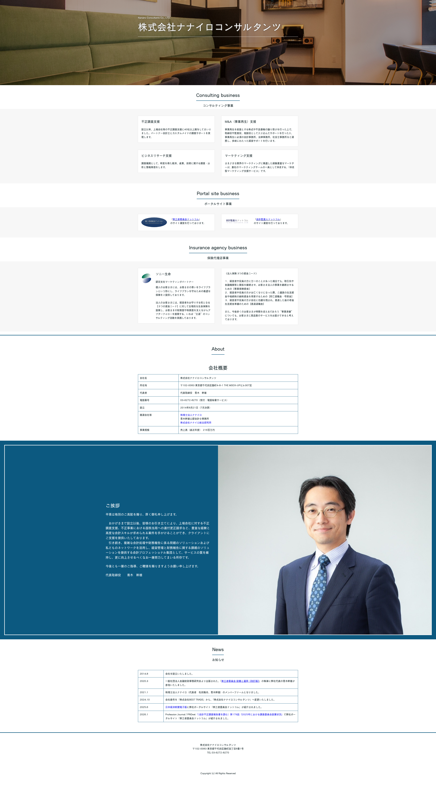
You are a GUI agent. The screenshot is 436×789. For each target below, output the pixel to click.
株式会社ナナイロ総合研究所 (195, 422)
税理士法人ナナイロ (191, 415)
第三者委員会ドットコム (186, 219)
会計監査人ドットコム (268, 219)
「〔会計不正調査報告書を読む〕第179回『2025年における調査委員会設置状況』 (240, 714)
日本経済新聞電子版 (176, 707)
